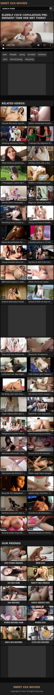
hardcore (42, 54)
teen (5, 54)
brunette (31, 54)
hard (5, 59)
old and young (16, 59)
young (22, 54)
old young (29, 59)
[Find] (51, 8)
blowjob (13, 54)
